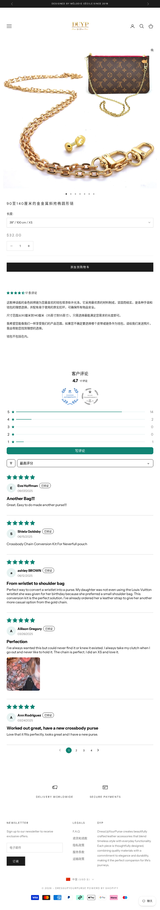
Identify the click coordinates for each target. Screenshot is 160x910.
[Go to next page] (99, 750)
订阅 (16, 861)
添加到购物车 (80, 267)
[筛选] (11, 463)
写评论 (80, 451)
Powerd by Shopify (102, 888)
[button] (16, 293)
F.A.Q (76, 831)
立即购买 (80, 279)
